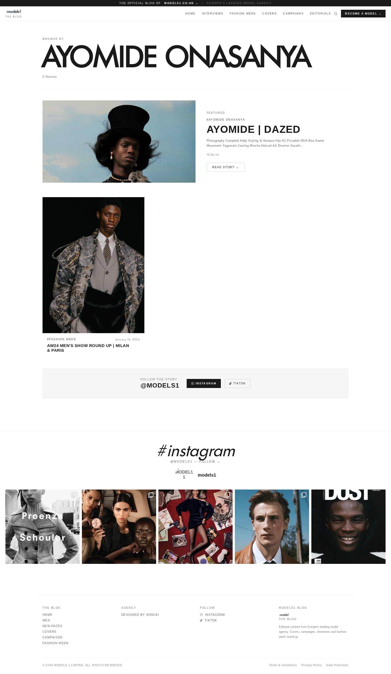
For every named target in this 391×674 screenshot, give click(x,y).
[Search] (335, 13)
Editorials (320, 13)
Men (46, 620)
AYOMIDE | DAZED (253, 129)
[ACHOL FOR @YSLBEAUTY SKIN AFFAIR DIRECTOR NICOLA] (119, 527)
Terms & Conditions (283, 665)
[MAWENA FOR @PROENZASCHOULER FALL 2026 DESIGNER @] (42, 527)
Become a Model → (363, 13)
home (190, 13)
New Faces (53, 626)
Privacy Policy (311, 665)
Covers (269, 13)
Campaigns (293, 13)
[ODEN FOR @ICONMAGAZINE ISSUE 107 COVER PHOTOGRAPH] (272, 527)
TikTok (239, 383)
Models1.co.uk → (181, 3)
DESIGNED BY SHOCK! (140, 614)
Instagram (206, 383)
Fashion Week (56, 643)
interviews (213, 13)
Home (47, 614)
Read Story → (225, 167)
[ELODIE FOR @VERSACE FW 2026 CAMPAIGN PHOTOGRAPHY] (195, 527)
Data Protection (337, 665)
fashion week (243, 13)
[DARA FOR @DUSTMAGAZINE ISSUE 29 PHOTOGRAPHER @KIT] (348, 527)
